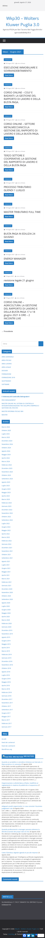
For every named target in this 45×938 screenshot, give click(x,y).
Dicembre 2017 (7, 699)
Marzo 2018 (6, 689)
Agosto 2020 (6, 603)
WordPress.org (7, 749)
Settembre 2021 (7, 558)
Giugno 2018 (6, 679)
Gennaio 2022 (6, 544)
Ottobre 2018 (6, 668)
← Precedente (7, 331)
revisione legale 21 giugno (19, 280)
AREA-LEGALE (6, 367)
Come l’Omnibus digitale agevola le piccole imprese (20, 853)
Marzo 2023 (6, 499)
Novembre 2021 (7, 551)
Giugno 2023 (6, 489)
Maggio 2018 (6, 682)
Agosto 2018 (6, 672)
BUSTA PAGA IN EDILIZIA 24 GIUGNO (19, 235)
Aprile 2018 (6, 685)
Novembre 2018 (7, 665)
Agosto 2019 (6, 637)
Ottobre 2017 (6, 706)
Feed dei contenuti (8, 742)
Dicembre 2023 (7, 468)
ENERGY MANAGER (15, 258)
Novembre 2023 (7, 472)
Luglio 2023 (6, 486)
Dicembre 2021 (7, 548)
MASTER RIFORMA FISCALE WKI (12, 411)
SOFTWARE (5, 384)
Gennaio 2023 (6, 506)
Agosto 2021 (6, 561)
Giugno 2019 (6, 641)
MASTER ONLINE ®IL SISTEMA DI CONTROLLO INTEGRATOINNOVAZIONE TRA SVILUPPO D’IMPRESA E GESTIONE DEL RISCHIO (20, 405)
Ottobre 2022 (6, 517)
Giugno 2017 (6, 713)
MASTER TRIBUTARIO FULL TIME (22, 212)
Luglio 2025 (6, 434)
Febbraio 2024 (7, 465)
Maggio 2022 (6, 530)
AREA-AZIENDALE (8, 357)
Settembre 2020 (7, 599)
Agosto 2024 (6, 451)
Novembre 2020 (7, 592)
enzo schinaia (21, 63)
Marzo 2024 (6, 461)
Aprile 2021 (6, 575)
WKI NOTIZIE (29, 756)
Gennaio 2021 (6, 586)
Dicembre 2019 (7, 630)
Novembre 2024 (7, 444)
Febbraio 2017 (7, 723)
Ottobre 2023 (6, 475)
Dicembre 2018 (7, 661)
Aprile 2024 (6, 458)
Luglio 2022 (6, 523)
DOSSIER (5, 371)
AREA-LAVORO (7, 364)
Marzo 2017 (6, 720)
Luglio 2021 (6, 565)
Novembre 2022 (7, 513)
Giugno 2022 (6, 527)
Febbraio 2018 (7, 692)
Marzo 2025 (6, 437)
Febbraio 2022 (7, 541)
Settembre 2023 (7, 479)
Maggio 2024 (6, 455)
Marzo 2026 (6, 427)
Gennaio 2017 (6, 727)
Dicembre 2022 (7, 510)
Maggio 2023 (6, 492)
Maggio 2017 (6, 716)
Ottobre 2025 (6, 430)
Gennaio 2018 (6, 696)
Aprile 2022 (6, 534)
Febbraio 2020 (7, 623)
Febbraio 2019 (7, 654)
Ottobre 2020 (6, 596)
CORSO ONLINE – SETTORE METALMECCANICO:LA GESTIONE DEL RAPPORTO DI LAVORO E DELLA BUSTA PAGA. (21, 128)
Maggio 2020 (6, 613)
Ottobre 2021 (6, 554)
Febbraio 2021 (7, 582)
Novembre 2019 (7, 634)
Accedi (4, 739)
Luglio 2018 (6, 675)
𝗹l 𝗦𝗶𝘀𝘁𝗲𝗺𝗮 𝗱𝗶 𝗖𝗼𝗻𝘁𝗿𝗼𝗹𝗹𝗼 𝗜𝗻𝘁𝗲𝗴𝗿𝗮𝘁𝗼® (16, 397)
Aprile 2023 (6, 496)
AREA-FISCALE (6, 360)
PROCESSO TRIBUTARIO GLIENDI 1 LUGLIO (17, 188)
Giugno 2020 (6, 610)
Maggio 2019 (6, 644)
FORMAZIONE (8, 59)
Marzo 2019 (6, 651)
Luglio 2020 (6, 606)
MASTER (4, 415)
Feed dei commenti (8, 746)
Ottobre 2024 (6, 448)
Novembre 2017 (7, 703)
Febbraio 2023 (7, 503)
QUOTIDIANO (6, 381)
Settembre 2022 (7, 520)
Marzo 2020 (6, 620)
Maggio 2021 (6, 572)
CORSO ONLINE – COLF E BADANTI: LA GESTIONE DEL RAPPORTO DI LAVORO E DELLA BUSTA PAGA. (22, 97)
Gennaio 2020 (6, 627)
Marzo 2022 (6, 537)
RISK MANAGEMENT (9, 400)
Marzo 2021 (6, 579)
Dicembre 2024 (7, 441)
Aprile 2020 (6, 617)
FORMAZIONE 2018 (8, 377)
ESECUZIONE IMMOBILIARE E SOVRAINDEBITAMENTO (20, 69)
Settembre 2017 (7, 710)
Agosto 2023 (6, 482)
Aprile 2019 (6, 648)
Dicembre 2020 (7, 589)
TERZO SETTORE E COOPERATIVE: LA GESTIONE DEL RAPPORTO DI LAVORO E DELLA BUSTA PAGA (20, 160)
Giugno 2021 (6, 568)
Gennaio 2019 (6, 658)
